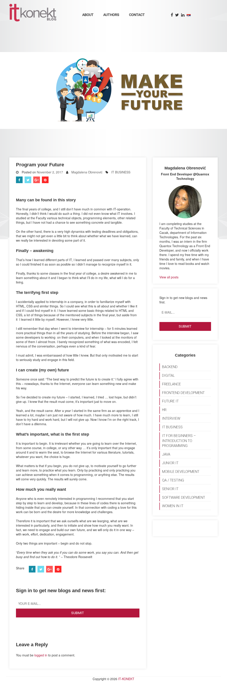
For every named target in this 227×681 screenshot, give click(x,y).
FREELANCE (171, 384)
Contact (137, 15)
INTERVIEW (171, 418)
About (88, 15)
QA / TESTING (173, 480)
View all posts (168, 277)
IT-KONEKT (126, 679)
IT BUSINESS (120, 172)
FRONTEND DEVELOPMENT (183, 393)
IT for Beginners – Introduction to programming (179, 441)
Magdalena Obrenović (86, 172)
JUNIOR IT (170, 463)
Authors (111, 15)
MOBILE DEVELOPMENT (180, 472)
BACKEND (170, 367)
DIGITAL (168, 375)
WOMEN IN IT (172, 506)
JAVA (166, 454)
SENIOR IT (170, 489)
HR (164, 410)
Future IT (170, 401)
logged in (40, 655)
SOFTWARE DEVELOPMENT (183, 497)
